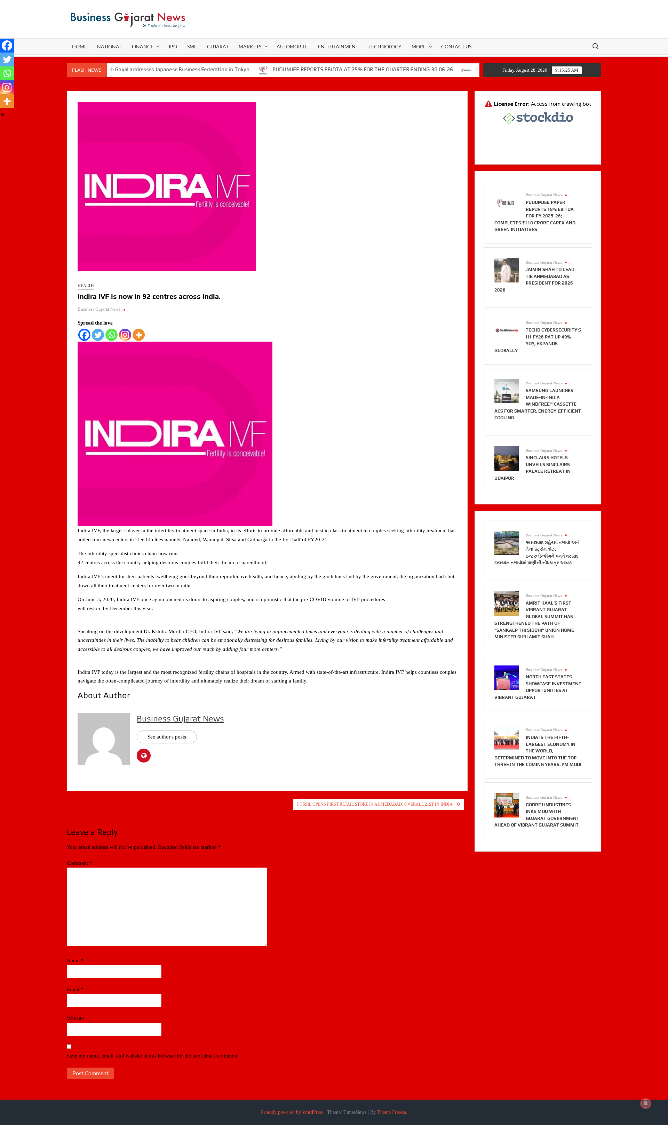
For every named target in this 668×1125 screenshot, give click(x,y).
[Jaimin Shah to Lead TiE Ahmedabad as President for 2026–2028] (506, 269)
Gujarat (218, 46)
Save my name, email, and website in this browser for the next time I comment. (153, 1056)
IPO (173, 46)
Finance (142, 46)
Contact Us (456, 46)
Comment (79, 863)
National (109, 46)
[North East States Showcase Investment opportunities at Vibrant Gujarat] (506, 677)
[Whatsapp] (111, 335)
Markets (250, 46)
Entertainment (338, 46)
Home (79, 46)
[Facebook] (84, 335)
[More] (139, 335)
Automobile (292, 46)
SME (192, 46)
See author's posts (167, 737)
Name (75, 960)
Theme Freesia (391, 1112)
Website (75, 1018)
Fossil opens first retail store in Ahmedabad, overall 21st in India (375, 804)
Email (75, 989)
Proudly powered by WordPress (292, 1112)
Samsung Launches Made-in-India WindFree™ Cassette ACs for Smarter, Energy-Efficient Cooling (537, 404)
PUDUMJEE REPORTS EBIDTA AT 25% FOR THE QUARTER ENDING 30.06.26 (334, 69)
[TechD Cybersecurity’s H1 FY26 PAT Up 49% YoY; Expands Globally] (506, 330)
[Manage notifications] (645, 1103)
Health (86, 285)
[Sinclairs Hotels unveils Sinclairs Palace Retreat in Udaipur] (506, 458)
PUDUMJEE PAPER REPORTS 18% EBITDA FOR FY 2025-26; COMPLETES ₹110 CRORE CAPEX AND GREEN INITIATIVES (534, 216)
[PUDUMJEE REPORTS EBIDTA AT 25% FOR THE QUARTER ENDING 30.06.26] (235, 69)
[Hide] (3, 115)
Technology (384, 46)
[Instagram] (125, 335)
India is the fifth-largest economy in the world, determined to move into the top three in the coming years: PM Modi (537, 751)
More (419, 46)
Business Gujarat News (99, 309)
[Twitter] (98, 335)
